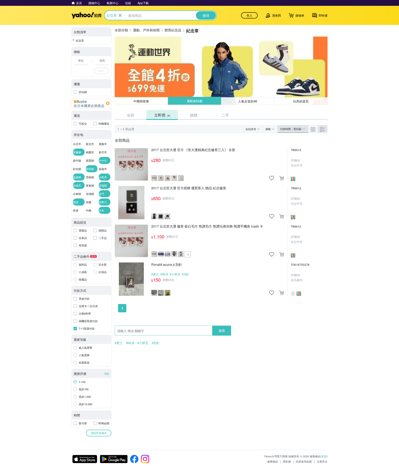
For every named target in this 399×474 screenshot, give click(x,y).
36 (298, 275)
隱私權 (287, 461)
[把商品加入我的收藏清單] (271, 178)
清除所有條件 (99, 433)
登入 (249, 15)
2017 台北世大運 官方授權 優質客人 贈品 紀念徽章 (188, 188)
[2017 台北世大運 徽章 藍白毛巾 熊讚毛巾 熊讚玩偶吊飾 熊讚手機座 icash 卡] (131, 240)
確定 (101, 71)
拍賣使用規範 (304, 461)
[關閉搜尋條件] (120, 15)
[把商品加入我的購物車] (281, 178)
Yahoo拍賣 (86, 15)
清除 (106, 373)
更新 (324, 456)
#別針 (185, 274)
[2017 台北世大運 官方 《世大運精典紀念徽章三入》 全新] (131, 164)
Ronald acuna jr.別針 (166, 264)
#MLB (164, 274)
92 (298, 160)
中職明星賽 (141, 101)
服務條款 (272, 461)
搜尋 (222, 330)
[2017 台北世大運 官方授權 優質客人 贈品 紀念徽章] (131, 202)
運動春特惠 (194, 101)
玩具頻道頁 (301, 101)
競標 (193, 115)
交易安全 (322, 461)
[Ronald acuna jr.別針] (131, 279)
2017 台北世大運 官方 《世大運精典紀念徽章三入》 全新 (193, 150)
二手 (225, 115)
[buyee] (91, 103)
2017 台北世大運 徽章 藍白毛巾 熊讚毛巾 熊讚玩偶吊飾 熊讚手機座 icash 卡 (207, 226)
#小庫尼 (175, 274)
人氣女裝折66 (247, 101)
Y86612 (296, 150)
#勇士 (155, 274)
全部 (130, 115)
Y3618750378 (300, 264)
